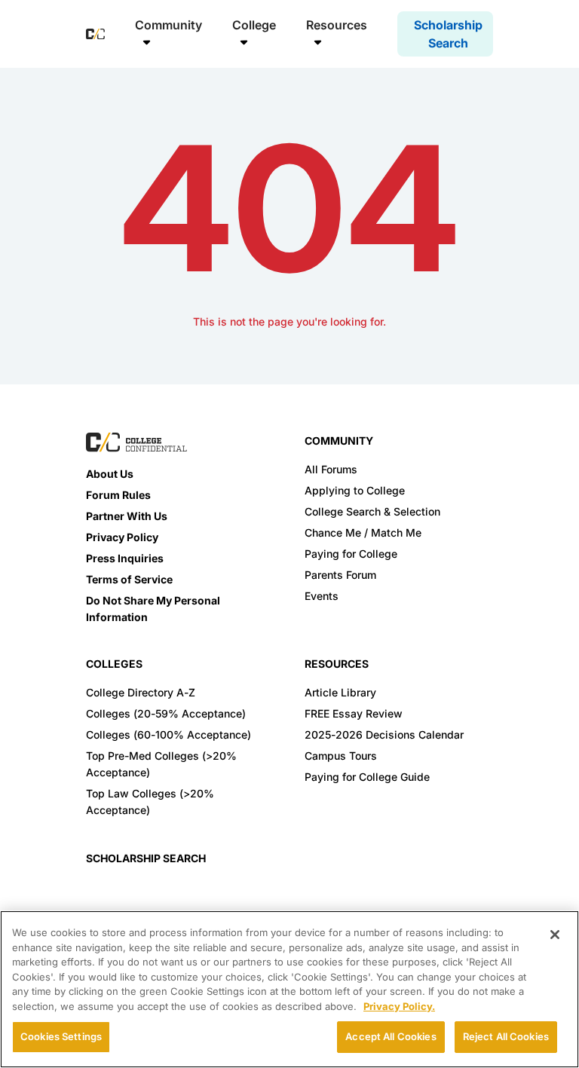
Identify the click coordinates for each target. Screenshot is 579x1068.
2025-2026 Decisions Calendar (384, 734)
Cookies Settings (61, 1036)
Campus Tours (341, 755)
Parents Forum (340, 574)
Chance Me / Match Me (363, 532)
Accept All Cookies (390, 1036)
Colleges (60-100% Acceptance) (168, 734)
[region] (289, 989)
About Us (109, 473)
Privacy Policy (122, 537)
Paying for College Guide (367, 776)
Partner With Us (126, 516)
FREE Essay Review (354, 713)
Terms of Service (129, 579)
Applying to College (355, 490)
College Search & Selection (372, 511)
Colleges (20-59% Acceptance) (166, 713)
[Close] (554, 934)
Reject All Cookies (506, 1036)
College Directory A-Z (140, 692)
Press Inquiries (125, 558)
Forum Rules (118, 494)
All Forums (331, 469)
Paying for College (351, 553)
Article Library (340, 692)
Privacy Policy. (399, 1006)
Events (322, 595)
